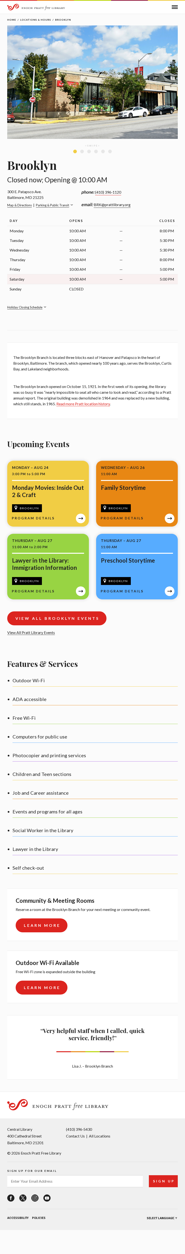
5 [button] (103, 151)
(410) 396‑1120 (108, 192)
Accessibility (17, 1218)
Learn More (42, 925)
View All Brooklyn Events (57, 618)
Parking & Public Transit (52, 205)
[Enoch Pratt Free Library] (36, 7)
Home (11, 19)
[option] (92, 83)
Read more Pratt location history (83, 403)
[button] (175, 7)
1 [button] (75, 151)
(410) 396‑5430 (79, 1129)
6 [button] (110, 151)
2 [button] (82, 151)
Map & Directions (19, 205)
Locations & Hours (35, 19)
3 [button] (89, 151)
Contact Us (75, 1136)
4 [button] (96, 151)
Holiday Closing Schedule (24, 307)
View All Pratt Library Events (31, 632)
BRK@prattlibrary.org (112, 204)
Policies (39, 1218)
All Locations (99, 1136)
